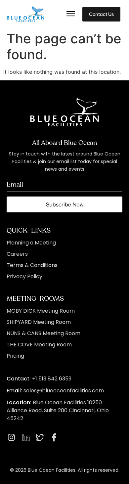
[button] (70, 14)
